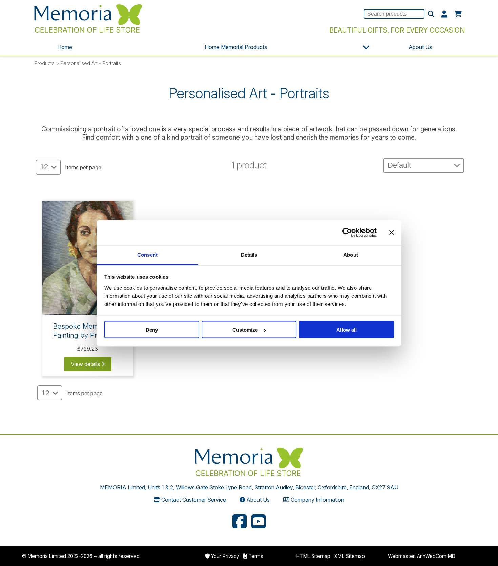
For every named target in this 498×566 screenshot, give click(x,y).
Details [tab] (249, 254)
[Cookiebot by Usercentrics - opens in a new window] (347, 233)
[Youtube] (258, 522)
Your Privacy (225, 556)
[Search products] (431, 14)
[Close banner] (391, 232)
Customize (245, 330)
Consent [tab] (147, 254)
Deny (152, 330)
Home (64, 47)
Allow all (346, 330)
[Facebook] (239, 522)
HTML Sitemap (313, 556)
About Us (420, 47)
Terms (255, 556)
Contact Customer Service (193, 499)
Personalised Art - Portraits (90, 63)
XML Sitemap (349, 556)
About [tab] (350, 254)
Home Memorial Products (236, 47)
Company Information (317, 499)
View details (86, 364)
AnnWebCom (432, 556)
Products (44, 63)
